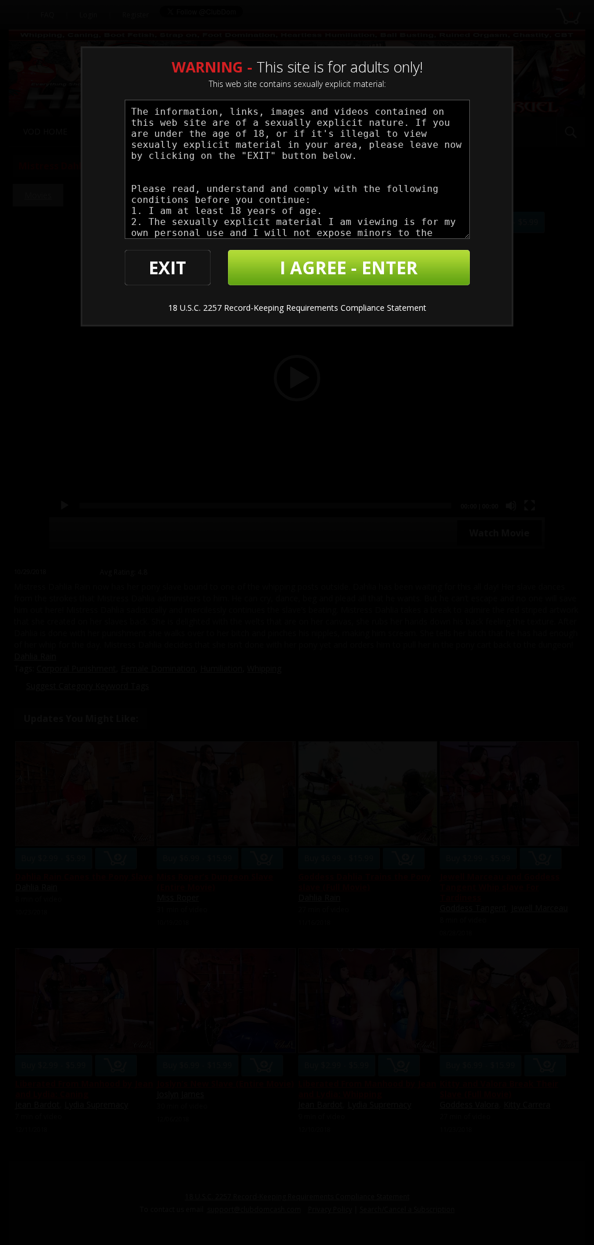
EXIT (167, 268)
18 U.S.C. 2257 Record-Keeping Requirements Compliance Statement (297, 307)
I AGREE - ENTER (349, 268)
